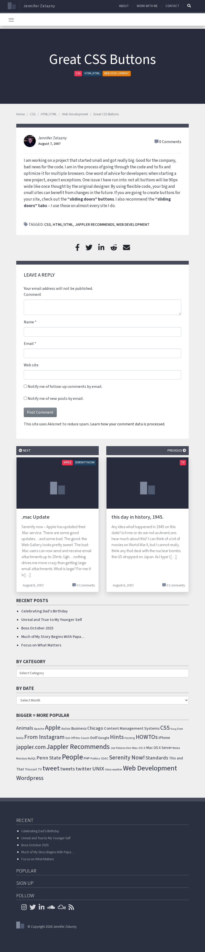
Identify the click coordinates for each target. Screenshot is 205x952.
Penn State (48, 757)
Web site (31, 365)
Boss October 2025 (37, 628)
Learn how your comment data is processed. (127, 424)
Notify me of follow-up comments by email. (65, 386)
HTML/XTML (92, 73)
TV (182, 462)
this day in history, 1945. (138, 517)
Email (29, 343)
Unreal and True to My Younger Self (51, 619)
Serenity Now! (84, 462)
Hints (117, 737)
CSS (78, 73)
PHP (87, 758)
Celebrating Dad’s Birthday (44, 611)
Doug (173, 729)
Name (29, 322)
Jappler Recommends (94, 224)
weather (117, 769)
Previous (175, 450)
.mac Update (36, 517)
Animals (24, 728)
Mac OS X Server (159, 747)
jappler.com (31, 747)
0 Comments (170, 142)
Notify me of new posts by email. (56, 398)
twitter (84, 768)
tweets (67, 769)
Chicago (95, 728)
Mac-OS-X (139, 748)
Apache (39, 728)
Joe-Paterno (118, 748)
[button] (189, 6)
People (72, 757)
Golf (93, 738)
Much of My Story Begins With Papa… (52, 636)
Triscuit (31, 769)
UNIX (98, 769)
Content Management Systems (132, 728)
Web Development (116, 73)
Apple (67, 462)
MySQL (32, 758)
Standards (157, 757)
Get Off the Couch (77, 738)
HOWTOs (147, 737)
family (20, 738)
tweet (51, 768)
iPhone (164, 737)
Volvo (108, 769)
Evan (180, 729)
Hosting (129, 738)
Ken (129, 748)
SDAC (104, 758)
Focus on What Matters (41, 645)
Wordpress (30, 778)
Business (78, 728)
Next (26, 450)
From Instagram (44, 737)
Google (103, 737)
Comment (32, 294)
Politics (95, 758)
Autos (65, 728)
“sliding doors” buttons (91, 199)
